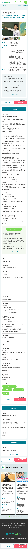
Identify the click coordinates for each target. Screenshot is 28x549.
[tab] (6, 516)
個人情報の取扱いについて (7, 525)
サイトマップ (9, 523)
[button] (5, 38)
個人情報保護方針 (23, 523)
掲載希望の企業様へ (22, 525)
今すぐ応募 (20, 102)
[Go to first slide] (26, 29)
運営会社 (3, 523)
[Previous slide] (2, 29)
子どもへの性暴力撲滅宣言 (14, 527)
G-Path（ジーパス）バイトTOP (8, 5)
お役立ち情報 (15, 523)
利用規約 (15, 525)
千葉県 (19, 5)
